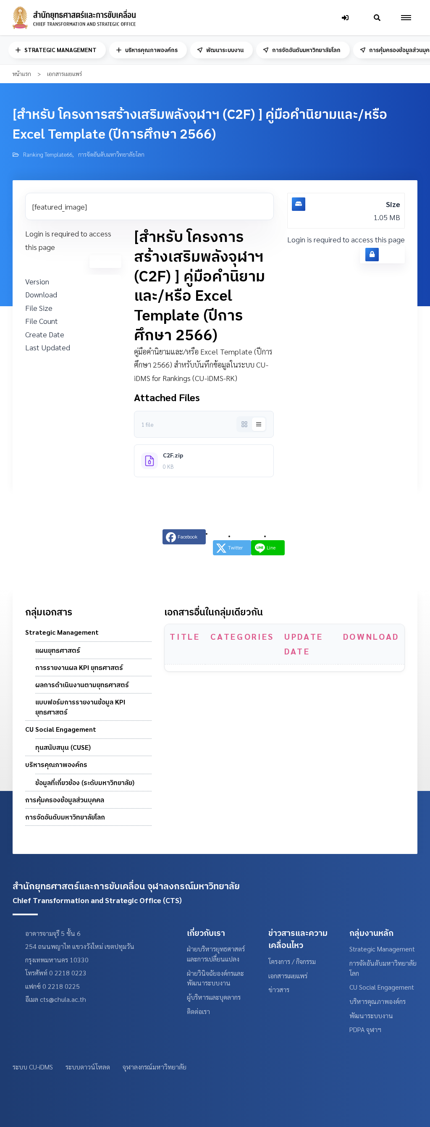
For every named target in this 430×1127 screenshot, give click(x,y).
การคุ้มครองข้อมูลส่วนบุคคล (64, 800)
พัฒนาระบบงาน (225, 50)
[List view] (258, 424)
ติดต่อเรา (198, 1011)
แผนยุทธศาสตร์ (57, 650)
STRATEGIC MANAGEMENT (60, 50)
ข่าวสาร (278, 989)
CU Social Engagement (60, 729)
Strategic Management (62, 632)
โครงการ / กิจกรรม (292, 961)
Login (109, 261)
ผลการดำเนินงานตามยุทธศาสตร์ (82, 684)
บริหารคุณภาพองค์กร (151, 50)
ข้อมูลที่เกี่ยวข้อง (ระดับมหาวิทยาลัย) (84, 782)
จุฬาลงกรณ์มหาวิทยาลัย (154, 1066)
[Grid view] (244, 424)
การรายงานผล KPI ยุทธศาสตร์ (79, 667)
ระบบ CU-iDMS (33, 1066)
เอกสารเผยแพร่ (287, 975)
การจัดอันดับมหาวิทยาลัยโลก (306, 50)
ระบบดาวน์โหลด (88, 1066)
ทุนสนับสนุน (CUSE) (63, 747)
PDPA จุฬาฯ (365, 1029)
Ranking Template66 (47, 154)
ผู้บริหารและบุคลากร (214, 997)
